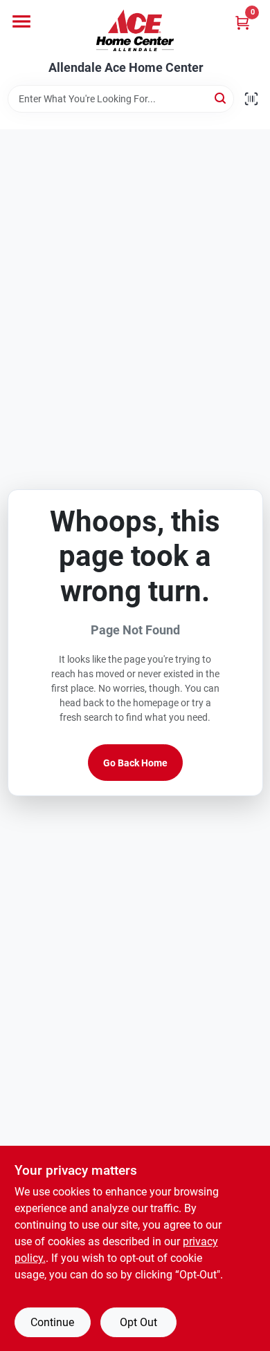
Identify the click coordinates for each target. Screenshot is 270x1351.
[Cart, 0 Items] (242, 22)
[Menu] (21, 21)
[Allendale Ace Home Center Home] (135, 30)
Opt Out (138, 1322)
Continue (52, 1322)
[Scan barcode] (251, 99)
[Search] (221, 97)
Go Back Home (135, 762)
